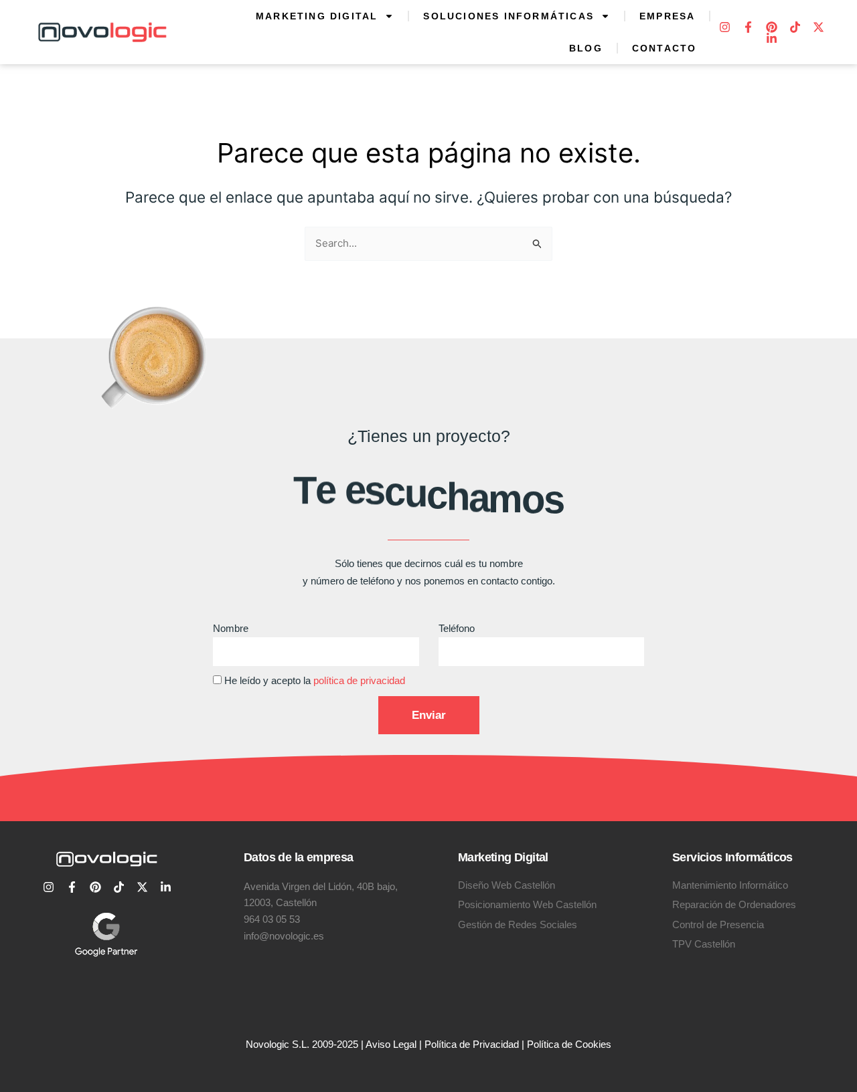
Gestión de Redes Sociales (517, 924)
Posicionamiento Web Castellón (527, 904)
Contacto (664, 48)
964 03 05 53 (272, 919)
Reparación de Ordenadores (734, 904)
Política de (551, 1044)
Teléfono (457, 628)
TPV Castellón (703, 944)
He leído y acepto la (314, 680)
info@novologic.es (284, 936)
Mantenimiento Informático (730, 885)
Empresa (667, 16)
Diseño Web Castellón (506, 885)
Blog (586, 48)
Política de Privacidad (471, 1044)
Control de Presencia (718, 924)
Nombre (230, 628)
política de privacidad (359, 680)
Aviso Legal (391, 1044)
